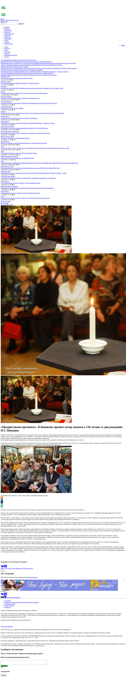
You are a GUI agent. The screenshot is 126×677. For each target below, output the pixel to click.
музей (13, 568)
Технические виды (7, 106)
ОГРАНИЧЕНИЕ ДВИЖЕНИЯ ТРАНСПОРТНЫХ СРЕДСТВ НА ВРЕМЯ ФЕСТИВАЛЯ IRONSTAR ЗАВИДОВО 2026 (39, 163)
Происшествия (9, 33)
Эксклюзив (8, 30)
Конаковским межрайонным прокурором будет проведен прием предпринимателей (27, 188)
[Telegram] (2, 504)
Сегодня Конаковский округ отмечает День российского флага (20, 183)
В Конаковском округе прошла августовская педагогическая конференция (24, 93)
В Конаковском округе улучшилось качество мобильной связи (20, 193)
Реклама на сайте (9, 604)
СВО (2, 151)
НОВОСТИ (6, 76)
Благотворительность (7, 126)
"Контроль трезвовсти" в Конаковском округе (15, 138)
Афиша (123, 45)
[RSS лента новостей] (5, 597)
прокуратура (5, 181)
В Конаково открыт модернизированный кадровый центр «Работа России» (24, 128)
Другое (6, 57)
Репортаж (7, 32)
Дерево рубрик (9, 605)
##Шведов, (19, 568)
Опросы (7, 53)
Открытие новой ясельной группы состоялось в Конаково (19, 118)
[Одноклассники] (2, 497)
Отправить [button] (4, 666)
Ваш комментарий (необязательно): (15, 657)
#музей (30, 568)
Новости (7, 28)
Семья (3, 91)
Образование (8, 43)
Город (6, 47)
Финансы (4, 86)
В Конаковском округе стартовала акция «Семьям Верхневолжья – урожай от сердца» (28, 123)
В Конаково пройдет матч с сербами (12, 108)
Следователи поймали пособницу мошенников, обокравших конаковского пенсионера (28, 178)
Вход (4, 22)
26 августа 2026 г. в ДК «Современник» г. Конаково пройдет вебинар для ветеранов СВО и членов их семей (35, 148)
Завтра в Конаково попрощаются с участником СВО (17, 158)
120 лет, (9, 568)
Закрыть (3, 675)
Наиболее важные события (9, 156)
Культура (7, 48)
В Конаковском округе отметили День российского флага (19, 153)
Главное (7, 27)
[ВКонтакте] (2, 500)
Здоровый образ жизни (8, 176)
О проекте (7, 600)
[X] (2, 502)
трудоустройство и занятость (10, 131)
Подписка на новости (13, 597)
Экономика (8, 38)
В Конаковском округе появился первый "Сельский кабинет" (20, 83)
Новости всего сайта (7, 136)
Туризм (6, 42)
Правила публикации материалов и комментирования (21, 602)
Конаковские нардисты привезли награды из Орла (17, 78)
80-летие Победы (6, 96)
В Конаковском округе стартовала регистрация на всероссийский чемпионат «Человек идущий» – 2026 (33, 173)
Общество (7, 37)
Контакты (7, 607)
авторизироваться (31, 577)
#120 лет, (25, 568)
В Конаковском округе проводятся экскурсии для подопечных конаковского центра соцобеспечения (32, 113)
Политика (7, 35)
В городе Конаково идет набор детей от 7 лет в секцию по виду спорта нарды (25, 198)
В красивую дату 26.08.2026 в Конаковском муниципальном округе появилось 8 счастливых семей (32, 88)
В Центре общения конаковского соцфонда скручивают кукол (20, 98)
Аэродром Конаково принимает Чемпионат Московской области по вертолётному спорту (29, 103)
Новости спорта (6, 81)
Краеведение (5, 116)
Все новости (5, 203)
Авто (6, 50)
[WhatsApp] (2, 506)
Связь (2, 196)
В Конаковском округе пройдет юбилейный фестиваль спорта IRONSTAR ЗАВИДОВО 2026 (30, 168)
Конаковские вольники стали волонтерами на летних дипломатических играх (25, 133)
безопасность (5, 141)
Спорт (6, 40)
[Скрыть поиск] (23, 23)
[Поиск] (6, 22)
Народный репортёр (10, 55)
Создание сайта (39, 645)
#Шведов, (4, 568)
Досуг (3, 146)
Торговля (7, 52)
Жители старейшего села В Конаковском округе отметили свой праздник (24, 143)
